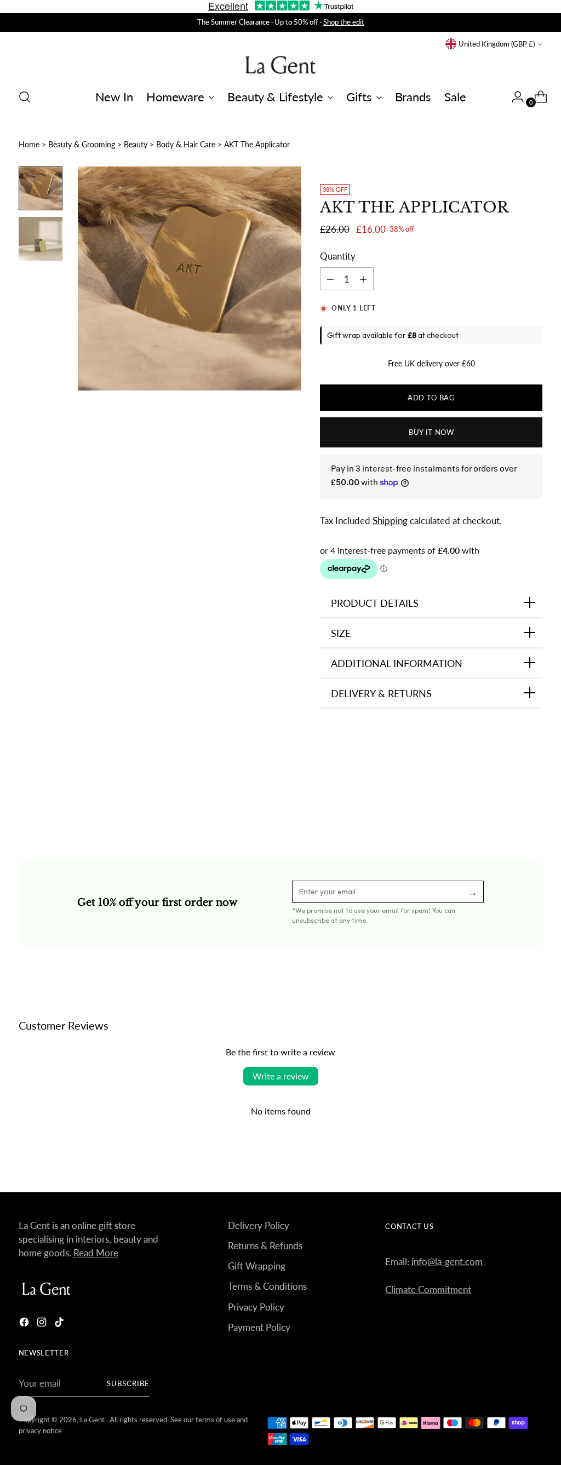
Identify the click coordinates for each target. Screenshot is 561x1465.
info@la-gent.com (447, 1261)
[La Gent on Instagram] (42, 1324)
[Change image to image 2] (40, 239)
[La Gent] (280, 65)
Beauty (135, 144)
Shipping (390, 520)
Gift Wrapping (256, 1266)
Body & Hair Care (185, 144)
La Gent (93, 1419)
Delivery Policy (258, 1225)
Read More (95, 1253)
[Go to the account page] (513, 97)
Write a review (281, 1076)
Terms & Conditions (267, 1286)
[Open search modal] (25, 97)
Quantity (338, 256)
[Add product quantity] (330, 279)
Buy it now (431, 432)
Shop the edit (343, 22)
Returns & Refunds (265, 1245)
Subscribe (128, 1383)
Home (29, 144)
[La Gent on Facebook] (25, 1324)
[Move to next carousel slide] (533, 799)
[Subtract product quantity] (363, 279)
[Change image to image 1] (40, 188)
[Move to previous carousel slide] (508, 799)
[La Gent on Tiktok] (60, 1324)
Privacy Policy (256, 1307)
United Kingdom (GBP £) (497, 43)
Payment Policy (259, 1327)
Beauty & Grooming (81, 144)
